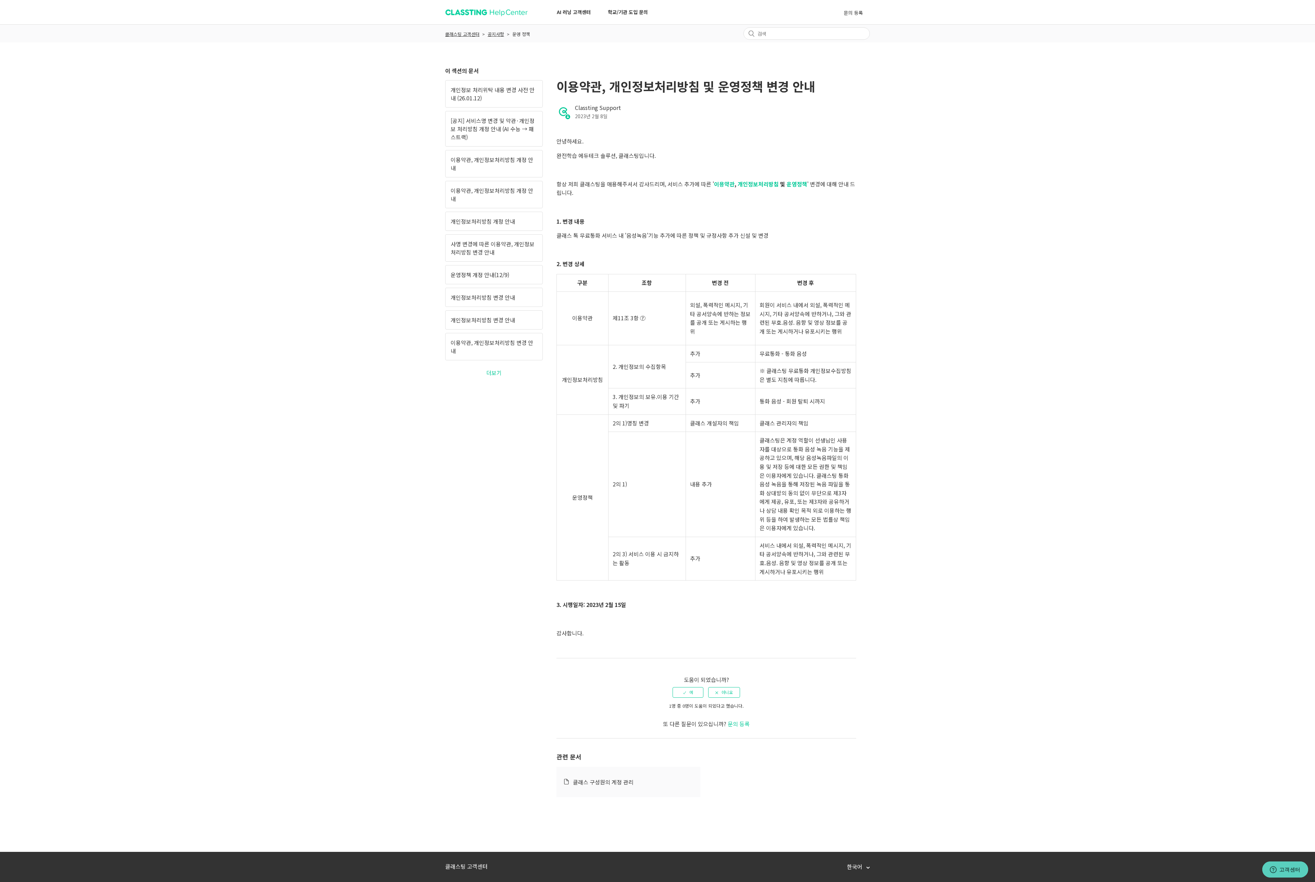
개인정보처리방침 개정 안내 (483, 221)
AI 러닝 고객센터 (574, 12)
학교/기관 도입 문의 (628, 12)
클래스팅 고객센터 (462, 34)
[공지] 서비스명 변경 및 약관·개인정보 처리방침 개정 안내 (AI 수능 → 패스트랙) (493, 128)
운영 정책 (521, 34)
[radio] (688, 692)
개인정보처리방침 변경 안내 (483, 297)
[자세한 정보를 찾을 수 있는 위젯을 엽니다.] (1285, 870)
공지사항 (496, 34)
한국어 (855, 866)
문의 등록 (853, 12)
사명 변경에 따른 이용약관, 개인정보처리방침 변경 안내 (493, 248)
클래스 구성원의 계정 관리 (603, 782)
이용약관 (724, 184)
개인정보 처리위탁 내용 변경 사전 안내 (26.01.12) (493, 94)
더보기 (494, 373)
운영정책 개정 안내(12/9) (480, 275)
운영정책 (797, 184)
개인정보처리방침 (758, 184)
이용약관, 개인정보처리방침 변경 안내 (492, 346)
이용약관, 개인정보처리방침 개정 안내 (492, 164)
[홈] (486, 15)
